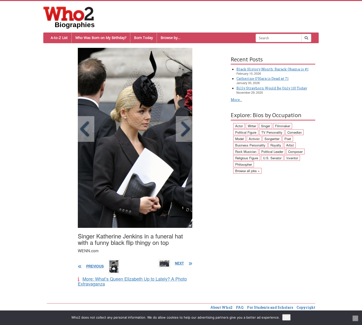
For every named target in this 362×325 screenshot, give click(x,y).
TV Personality (271, 132)
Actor (239, 126)
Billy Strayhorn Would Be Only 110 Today (271, 88)
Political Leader (272, 151)
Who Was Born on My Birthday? (100, 37)
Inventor (292, 158)
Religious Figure (246, 158)
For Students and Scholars (270, 307)
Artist (290, 145)
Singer (265, 126)
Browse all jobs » (247, 170)
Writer (252, 126)
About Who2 (221, 307)
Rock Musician (245, 151)
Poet (287, 138)
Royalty (275, 145)
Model (239, 138)
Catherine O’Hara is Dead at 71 (262, 78)
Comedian (294, 132)
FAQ (240, 307)
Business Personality (250, 145)
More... (236, 99)
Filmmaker (282, 126)
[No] (355, 318)
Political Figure (245, 132)
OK (286, 317)
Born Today (143, 37)
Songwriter (272, 138)
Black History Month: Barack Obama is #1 (272, 69)
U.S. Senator (272, 158)
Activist (254, 138)
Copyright (305, 307)
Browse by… (170, 37)
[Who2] (68, 13)
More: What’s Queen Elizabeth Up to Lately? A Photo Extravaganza (132, 281)
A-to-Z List (59, 37)
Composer (295, 151)
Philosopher (243, 164)
